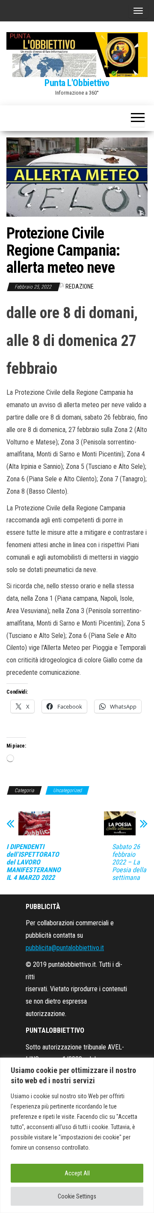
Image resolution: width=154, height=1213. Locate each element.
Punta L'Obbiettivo (77, 82)
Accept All (77, 1173)
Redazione (79, 286)
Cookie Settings (77, 1196)
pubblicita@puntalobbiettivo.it (65, 948)
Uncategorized (67, 790)
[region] (77, 1135)
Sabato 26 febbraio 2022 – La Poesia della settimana (129, 862)
